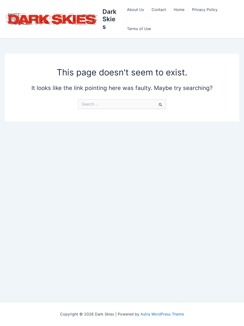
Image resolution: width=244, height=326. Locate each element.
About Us (135, 9)
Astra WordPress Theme (162, 314)
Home (179, 9)
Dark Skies (109, 19)
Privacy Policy (205, 9)
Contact (159, 9)
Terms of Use (139, 28)
